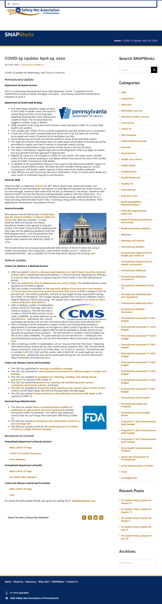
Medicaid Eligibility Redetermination (131, 203)
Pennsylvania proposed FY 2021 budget (138, 346)
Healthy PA (127, 183)
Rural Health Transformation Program (136, 449)
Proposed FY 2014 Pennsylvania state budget (138, 423)
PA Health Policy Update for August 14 (136, 510)
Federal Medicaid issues (134, 141)
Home (117, 40)
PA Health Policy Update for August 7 (136, 519)
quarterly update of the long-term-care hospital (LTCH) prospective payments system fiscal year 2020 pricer (56, 290)
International (128, 189)
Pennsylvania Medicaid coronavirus (133, 278)
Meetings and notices (132, 240)
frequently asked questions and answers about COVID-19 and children (58, 389)
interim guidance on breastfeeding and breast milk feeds (64, 393)
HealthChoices (129, 171)
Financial (126, 147)
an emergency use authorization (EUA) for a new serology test (45, 422)
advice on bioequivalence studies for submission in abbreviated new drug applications (42, 408)
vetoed (39, 185)
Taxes (124, 471)
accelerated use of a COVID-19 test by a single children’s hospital (44, 428)
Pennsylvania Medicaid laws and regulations (136, 295)
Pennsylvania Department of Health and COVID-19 (136, 254)
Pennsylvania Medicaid (133, 270)
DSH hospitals (128, 135)
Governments (128, 153)
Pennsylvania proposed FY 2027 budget (138, 390)
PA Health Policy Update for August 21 (136, 502)
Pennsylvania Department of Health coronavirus (136, 263)
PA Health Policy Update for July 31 (136, 528)
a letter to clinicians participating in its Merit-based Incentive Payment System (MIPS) (58, 273)
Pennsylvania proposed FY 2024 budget (138, 372)
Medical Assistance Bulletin (136, 228)
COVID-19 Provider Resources (25, 453)
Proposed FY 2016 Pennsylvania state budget (138, 431)
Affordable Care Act (132, 110)
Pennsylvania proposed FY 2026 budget (138, 381)
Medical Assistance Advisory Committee (136, 221)
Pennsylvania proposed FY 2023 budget (138, 363)
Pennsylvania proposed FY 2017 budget (138, 319)
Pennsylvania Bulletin (132, 246)
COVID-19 (38, 64)
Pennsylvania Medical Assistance (132, 310)
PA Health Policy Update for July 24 (136, 537)
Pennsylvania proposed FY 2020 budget (138, 337)
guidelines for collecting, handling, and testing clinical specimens (53, 378)
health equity (128, 165)
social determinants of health (137, 465)
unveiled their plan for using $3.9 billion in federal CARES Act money (30, 217)
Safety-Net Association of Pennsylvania (135, 458)
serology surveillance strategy (56, 368)
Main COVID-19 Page (20, 447)
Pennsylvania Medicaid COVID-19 (137, 287)
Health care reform (131, 159)
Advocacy (126, 104)
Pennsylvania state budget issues (135, 414)
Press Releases (17, 459)
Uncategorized (129, 478)
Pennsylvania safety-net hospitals (134, 405)
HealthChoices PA (130, 177)
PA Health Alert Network (23, 477)
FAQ (11, 494)
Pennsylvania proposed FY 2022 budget (138, 355)
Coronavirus (27, 64)
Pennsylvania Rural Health (135, 397)
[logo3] (32, 8)
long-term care (129, 195)
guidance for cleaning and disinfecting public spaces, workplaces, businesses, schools (52, 384)
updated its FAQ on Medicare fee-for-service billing (48, 283)
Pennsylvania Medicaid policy (137, 303)
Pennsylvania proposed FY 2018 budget (138, 328)
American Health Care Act (135, 116)
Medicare (126, 234)
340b (123, 92)
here (92, 253)
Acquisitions (127, 98)
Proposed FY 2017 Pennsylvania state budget (138, 440)
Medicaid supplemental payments (133, 212)
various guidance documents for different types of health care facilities (58, 373)
